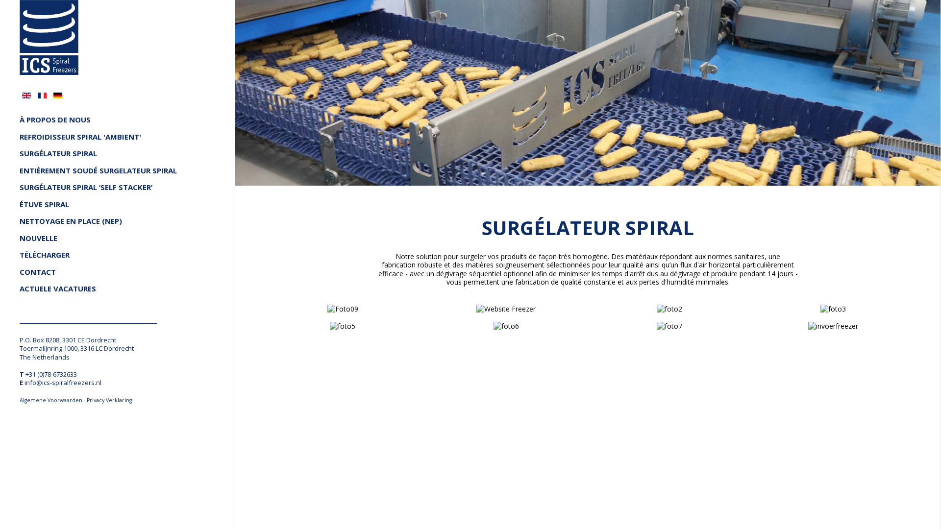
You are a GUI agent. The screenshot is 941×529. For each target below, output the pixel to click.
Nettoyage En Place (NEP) (71, 221)
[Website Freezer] (506, 308)
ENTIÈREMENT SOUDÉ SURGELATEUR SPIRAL (98, 170)
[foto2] (669, 308)
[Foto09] (342, 308)
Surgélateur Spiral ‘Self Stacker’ (86, 187)
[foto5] (342, 325)
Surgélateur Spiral (58, 153)
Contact (38, 272)
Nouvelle (38, 238)
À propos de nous (55, 119)
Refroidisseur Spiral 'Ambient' (80, 137)
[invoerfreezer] (833, 325)
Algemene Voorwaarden (51, 400)
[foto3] (833, 308)
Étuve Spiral (44, 204)
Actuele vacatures (58, 288)
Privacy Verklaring (109, 400)
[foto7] (669, 325)
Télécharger (45, 255)
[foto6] (506, 325)
